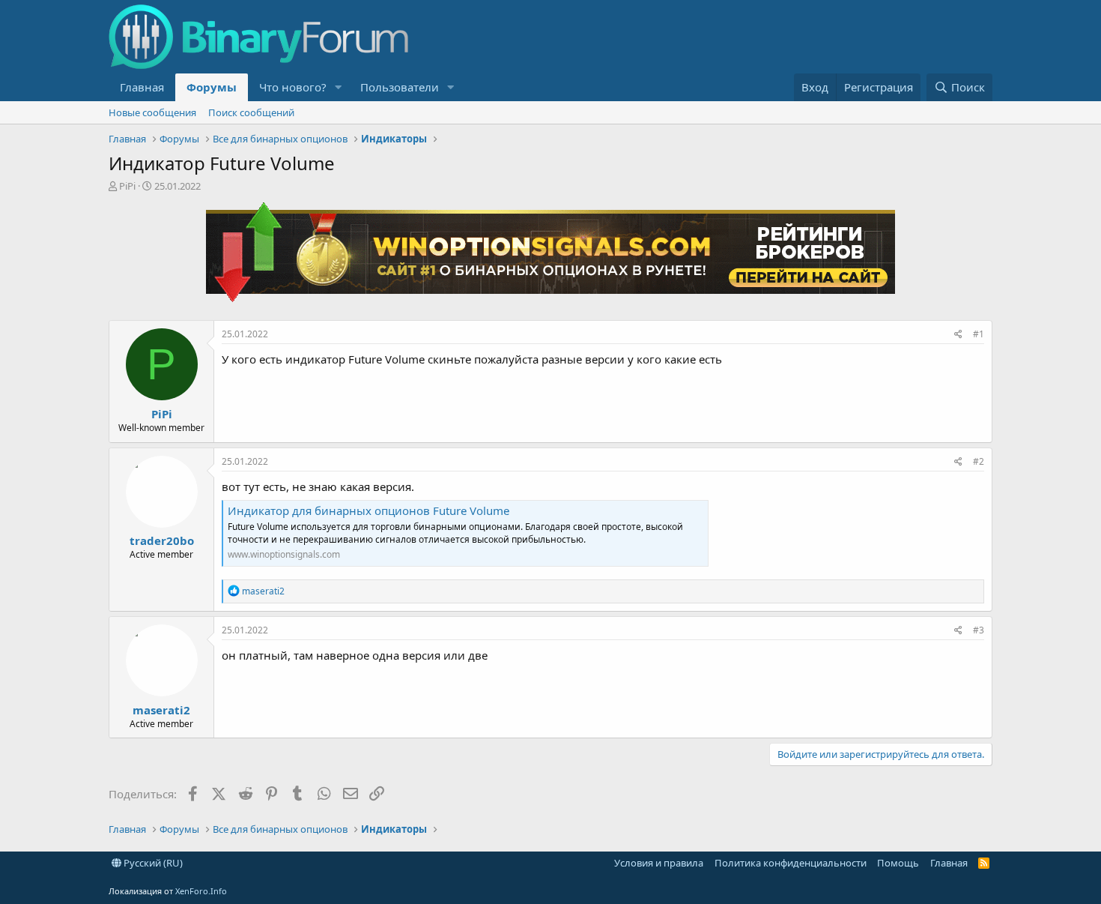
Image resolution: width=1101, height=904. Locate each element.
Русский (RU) (152, 863)
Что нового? (293, 86)
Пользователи (399, 86)
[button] (338, 87)
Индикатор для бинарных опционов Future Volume (368, 510)
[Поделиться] (958, 334)
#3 (978, 630)
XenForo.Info (201, 891)
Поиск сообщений (251, 112)
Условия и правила (658, 863)
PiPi (127, 186)
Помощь (898, 863)
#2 (978, 461)
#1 (978, 334)
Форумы (211, 86)
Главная (142, 86)
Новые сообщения (152, 112)
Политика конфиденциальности (791, 863)
